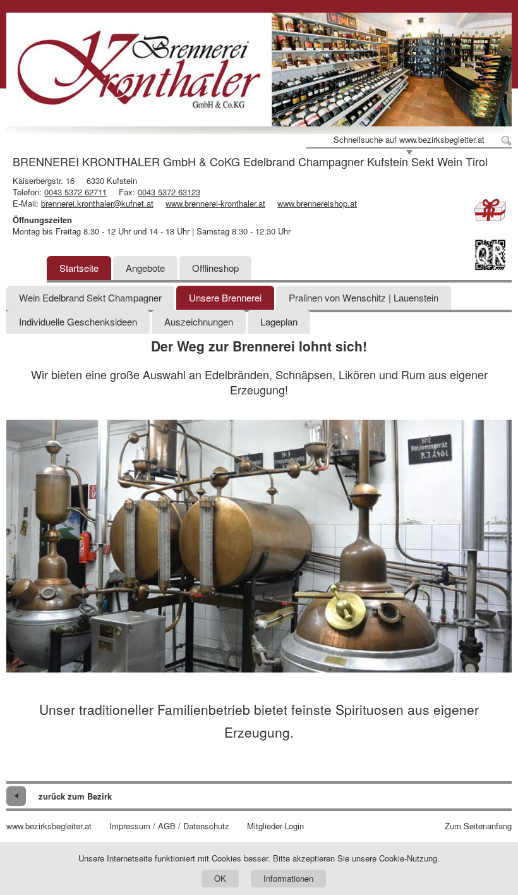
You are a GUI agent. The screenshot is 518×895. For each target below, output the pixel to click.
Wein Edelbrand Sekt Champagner (90, 297)
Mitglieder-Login (275, 826)
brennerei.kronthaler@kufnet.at (97, 203)
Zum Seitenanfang (478, 826)
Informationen (288, 878)
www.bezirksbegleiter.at (49, 826)
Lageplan (279, 321)
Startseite (79, 267)
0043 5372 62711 (75, 192)
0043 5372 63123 (169, 192)
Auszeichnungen (198, 321)
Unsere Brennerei (225, 297)
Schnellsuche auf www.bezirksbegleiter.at (409, 139)
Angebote (145, 267)
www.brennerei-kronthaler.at (215, 203)
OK (220, 878)
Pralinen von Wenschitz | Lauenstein (363, 297)
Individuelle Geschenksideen (78, 321)
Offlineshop (215, 267)
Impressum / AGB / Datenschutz (169, 826)
